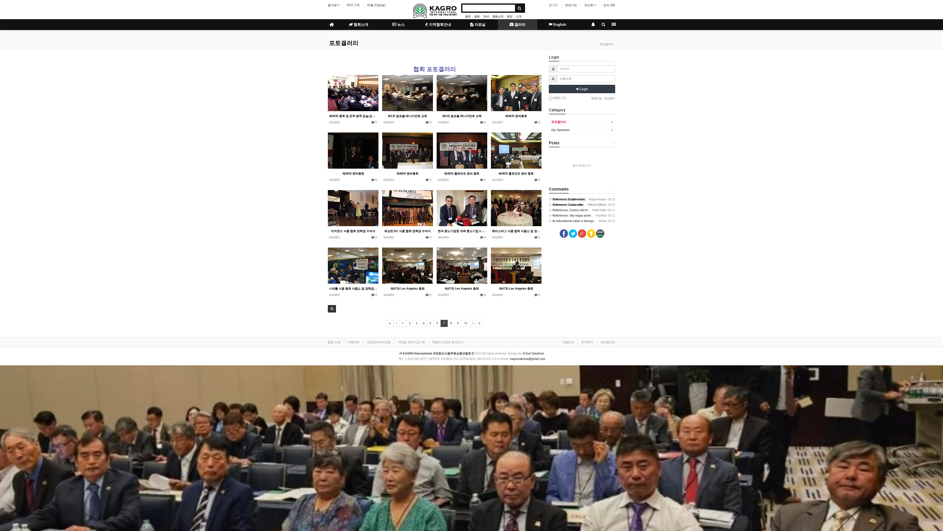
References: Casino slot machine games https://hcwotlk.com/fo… (595, 210)
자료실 (479, 24)
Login (583, 89)
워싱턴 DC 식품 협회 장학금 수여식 (407, 231)
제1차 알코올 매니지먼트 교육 (407, 116)
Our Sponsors (560, 130)
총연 (468, 16)
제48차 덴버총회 (516, 116)
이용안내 (568, 342)
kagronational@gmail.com (527, 359)
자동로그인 (559, 98)
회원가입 (571, 5)
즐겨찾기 (334, 5)
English (559, 24)
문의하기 (587, 342)
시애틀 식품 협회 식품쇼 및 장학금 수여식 (353, 288)
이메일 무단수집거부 (411, 342)
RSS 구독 (353, 5)
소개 (518, 16)
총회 (477, 16)
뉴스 (400, 24)
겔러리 (519, 24)
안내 (486, 16)
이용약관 (354, 342)
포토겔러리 (344, 43)
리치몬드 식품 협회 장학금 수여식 (353, 231)
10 (465, 323)
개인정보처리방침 (378, 342)
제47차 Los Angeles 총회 (407, 288)
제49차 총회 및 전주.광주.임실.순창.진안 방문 (353, 116)
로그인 (553, 5)
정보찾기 (590, 5)
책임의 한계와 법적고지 (447, 342)
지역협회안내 (439, 24)
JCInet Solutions (533, 353)
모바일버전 (607, 342)
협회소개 (497, 16)
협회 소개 (334, 342)
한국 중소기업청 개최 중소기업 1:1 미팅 (462, 231)
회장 (509, 16)
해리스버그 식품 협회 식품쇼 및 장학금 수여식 (516, 231)
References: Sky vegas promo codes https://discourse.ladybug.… (595, 215)
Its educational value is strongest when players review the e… (593, 221)
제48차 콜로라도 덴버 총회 (461, 173)
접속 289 (609, 5)
